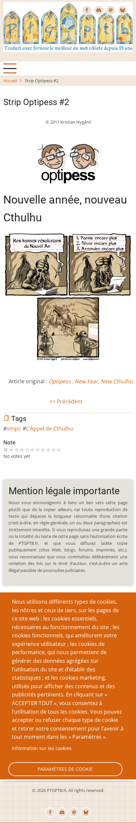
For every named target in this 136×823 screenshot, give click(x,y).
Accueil (10, 81)
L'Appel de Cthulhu (49, 428)
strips (14, 428)
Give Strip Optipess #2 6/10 (37, 449)
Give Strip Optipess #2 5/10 (32, 449)
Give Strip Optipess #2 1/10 (11, 449)
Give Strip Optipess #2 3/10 (21, 449)
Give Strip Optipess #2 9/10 (53, 449)
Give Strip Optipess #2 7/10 (43, 449)
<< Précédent (66, 401)
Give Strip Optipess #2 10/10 (58, 449)
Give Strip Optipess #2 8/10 (48, 449)
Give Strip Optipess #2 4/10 (27, 449)
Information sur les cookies (42, 748)
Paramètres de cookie (65, 769)
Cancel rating (6, 449)
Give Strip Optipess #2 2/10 (16, 449)
